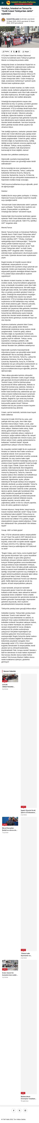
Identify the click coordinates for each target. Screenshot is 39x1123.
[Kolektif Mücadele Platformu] (21, 3)
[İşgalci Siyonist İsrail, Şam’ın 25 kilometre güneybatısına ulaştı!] (29, 745)
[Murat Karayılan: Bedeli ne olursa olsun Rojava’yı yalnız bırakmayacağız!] (10, 888)
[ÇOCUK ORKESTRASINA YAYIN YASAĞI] (10, 745)
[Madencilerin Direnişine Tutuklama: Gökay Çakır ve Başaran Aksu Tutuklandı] (29, 1031)
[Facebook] (14, 1110)
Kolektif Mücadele (13, 19)
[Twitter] (19, 1110)
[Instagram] (25, 1110)
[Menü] (2, 2)
